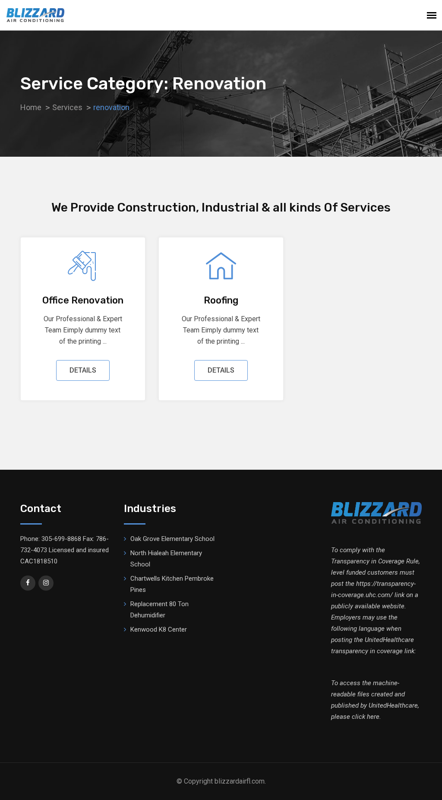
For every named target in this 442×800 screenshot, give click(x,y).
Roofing (221, 300)
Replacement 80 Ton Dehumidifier (159, 609)
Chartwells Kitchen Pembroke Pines (172, 584)
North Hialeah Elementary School (166, 558)
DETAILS (82, 370)
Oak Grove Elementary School (172, 539)
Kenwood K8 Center (158, 629)
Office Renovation (82, 300)
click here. (366, 717)
